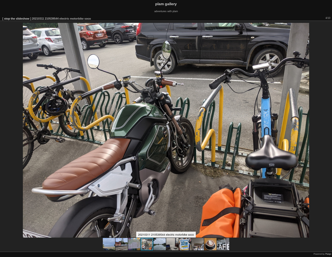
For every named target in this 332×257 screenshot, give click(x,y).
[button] (109, 244)
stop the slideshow (16, 18)
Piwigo (328, 254)
